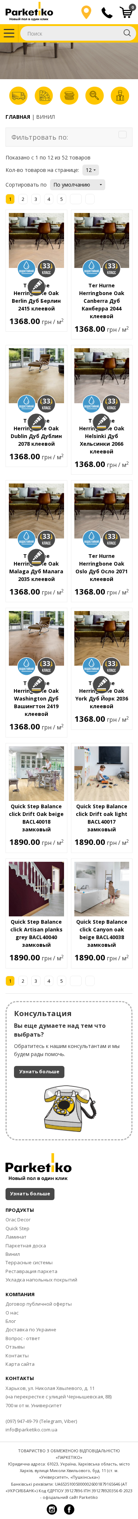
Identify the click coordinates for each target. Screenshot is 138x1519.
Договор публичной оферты (39, 1304)
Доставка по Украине (31, 1329)
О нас (12, 1312)
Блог (11, 1321)
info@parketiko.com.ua (31, 1429)
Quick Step (17, 1228)
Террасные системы (29, 1262)
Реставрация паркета (31, 1271)
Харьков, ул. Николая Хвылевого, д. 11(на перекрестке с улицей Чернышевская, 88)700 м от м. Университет (59, 1397)
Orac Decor (18, 1219)
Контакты (17, 1355)
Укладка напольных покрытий (41, 1279)
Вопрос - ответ (23, 1338)
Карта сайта (20, 1364)
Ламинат (16, 1236)
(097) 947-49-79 (22, 1421)
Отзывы (15, 1346)
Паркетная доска (26, 1245)
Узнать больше (39, 1071)
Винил (13, 1254)
